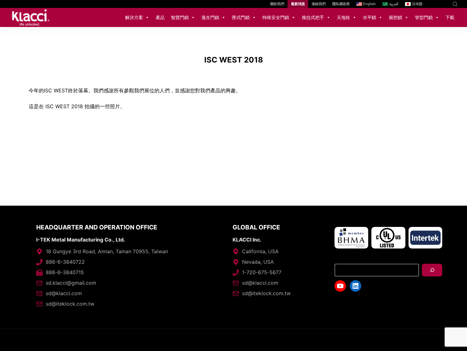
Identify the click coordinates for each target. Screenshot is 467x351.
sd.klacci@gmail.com (71, 283)
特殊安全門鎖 (275, 17)
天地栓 (343, 17)
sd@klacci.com (64, 293)
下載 (449, 17)
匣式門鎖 (241, 17)
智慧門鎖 (180, 17)
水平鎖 (369, 17)
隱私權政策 (341, 4)
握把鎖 (395, 17)
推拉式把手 (313, 17)
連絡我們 (319, 4)
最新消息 (298, 4)
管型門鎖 (424, 17)
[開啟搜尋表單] (455, 4)
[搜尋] (432, 270)
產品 (160, 17)
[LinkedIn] (444, 4)
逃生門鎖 (210, 17)
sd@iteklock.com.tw (70, 304)
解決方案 (134, 17)
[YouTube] (434, 4)
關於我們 (277, 4)
